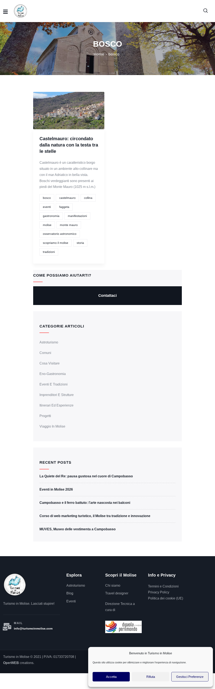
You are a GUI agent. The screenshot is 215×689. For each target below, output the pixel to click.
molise (47, 225)
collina (88, 197)
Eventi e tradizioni (53, 384)
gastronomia (51, 216)
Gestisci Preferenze (189, 676)
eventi (47, 207)
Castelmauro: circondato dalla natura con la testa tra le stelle (68, 145)
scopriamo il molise (55, 242)
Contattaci (107, 295)
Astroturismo (48, 342)
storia (80, 242)
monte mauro (69, 225)
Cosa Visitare (49, 363)
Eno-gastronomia (52, 374)
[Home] (14, 584)
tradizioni (49, 251)
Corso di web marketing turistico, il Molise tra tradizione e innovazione (94, 516)
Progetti (45, 416)
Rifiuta (150, 676)
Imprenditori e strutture (56, 395)
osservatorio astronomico (59, 233)
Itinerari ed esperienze (56, 405)
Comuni (45, 353)
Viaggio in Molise (52, 426)
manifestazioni (77, 216)
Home (99, 54)
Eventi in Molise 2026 (56, 489)
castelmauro (67, 197)
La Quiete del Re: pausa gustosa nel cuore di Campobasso (86, 476)
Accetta (111, 676)
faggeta (64, 207)
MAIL (18, 623)
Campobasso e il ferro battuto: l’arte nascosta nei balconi (84, 502)
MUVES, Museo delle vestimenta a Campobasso (77, 529)
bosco (47, 197)
